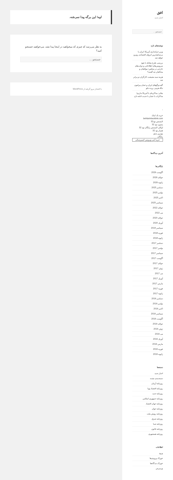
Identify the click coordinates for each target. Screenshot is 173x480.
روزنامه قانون (157, 429)
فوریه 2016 (158, 349)
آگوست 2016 (157, 319)
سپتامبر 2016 (157, 314)
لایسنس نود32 (157, 121)
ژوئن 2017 (158, 268)
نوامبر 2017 (158, 248)
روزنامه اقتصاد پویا (155, 388)
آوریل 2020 (158, 223)
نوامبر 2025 (158, 192)
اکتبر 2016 (158, 308)
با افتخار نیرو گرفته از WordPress (87, 89)
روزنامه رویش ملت (155, 414)
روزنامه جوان (157, 409)
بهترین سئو (158, 133)
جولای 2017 (158, 263)
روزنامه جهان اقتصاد (154, 403)
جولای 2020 (158, 218)
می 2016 (159, 334)
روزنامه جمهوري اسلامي (153, 398)
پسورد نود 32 (157, 124)
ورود (161, 453)
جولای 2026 (158, 177)
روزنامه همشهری (155, 434)
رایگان (160, 136)
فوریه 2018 (158, 233)
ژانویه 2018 (158, 238)
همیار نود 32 (158, 130)
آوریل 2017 (158, 278)
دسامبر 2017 (157, 243)
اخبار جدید (159, 373)
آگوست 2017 (157, 258)
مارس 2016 (157, 344)
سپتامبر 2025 (157, 203)
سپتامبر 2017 (157, 253)
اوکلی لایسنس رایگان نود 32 (151, 127)
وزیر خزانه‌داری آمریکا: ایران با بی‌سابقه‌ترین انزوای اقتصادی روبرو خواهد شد (148, 55)
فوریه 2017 (158, 288)
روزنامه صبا (158, 424)
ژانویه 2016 (158, 354)
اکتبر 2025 (158, 197)
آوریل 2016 (158, 339)
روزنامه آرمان (157, 383)
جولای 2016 (158, 324)
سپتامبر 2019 (157, 228)
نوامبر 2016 (158, 303)
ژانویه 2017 (158, 293)
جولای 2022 (158, 208)
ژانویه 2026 (158, 182)
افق (160, 12)
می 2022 (159, 213)
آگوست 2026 (157, 172)
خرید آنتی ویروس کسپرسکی (147, 140)
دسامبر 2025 (157, 187)
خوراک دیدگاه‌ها (156, 463)
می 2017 (159, 273)
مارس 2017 (157, 283)
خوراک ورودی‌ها (156, 458)
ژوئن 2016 (158, 329)
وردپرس (159, 468)
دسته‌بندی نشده (156, 378)
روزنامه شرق (157, 419)
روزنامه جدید (157, 393)
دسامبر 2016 (157, 298)
